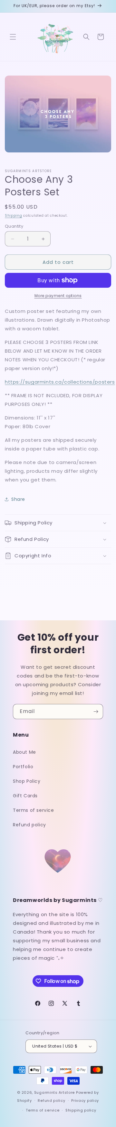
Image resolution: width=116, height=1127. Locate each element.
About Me (24, 752)
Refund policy (29, 825)
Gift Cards (25, 795)
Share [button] (18, 499)
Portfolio (23, 766)
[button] (13, 37)
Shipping (13, 215)
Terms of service (33, 810)
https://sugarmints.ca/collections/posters (60, 381)
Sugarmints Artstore (54, 1092)
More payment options (58, 295)
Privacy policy (85, 1100)
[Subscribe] (96, 711)
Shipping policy (80, 1110)
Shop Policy (27, 781)
